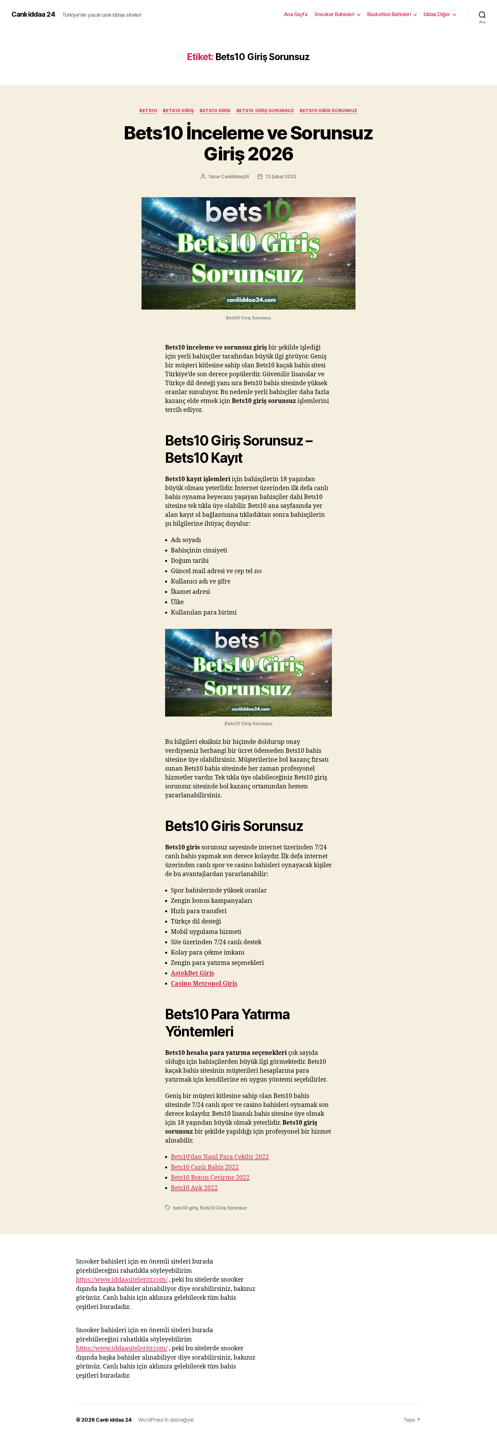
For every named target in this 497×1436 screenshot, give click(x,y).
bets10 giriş (178, 110)
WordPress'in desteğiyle (166, 1420)
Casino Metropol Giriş (204, 984)
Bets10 (148, 110)
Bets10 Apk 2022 (194, 1188)
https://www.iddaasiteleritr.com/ (121, 1280)
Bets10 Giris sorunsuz (329, 110)
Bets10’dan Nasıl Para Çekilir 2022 (220, 1157)
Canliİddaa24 (235, 176)
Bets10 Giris (215, 110)
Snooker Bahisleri (334, 14)
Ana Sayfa (295, 14)
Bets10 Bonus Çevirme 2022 (210, 1178)
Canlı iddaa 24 (33, 14)
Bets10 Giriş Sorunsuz (265, 110)
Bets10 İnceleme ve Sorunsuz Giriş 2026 (248, 143)
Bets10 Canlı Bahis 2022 (205, 1167)
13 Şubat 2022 (281, 176)
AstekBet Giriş (192, 973)
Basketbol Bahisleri (389, 14)
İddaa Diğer (437, 14)
